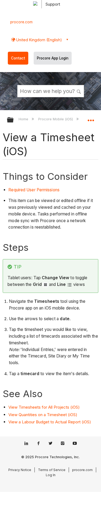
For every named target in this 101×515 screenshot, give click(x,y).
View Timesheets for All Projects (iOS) (44, 407)
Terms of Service (51, 470)
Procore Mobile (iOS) (56, 119)
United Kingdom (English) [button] (38, 40)
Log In (50, 475)
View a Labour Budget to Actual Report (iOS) (49, 421)
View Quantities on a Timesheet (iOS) (42, 414)
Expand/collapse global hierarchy (13, 120)
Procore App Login (52, 58)
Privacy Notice (19, 470)
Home (24, 119)
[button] (79, 91)
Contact (18, 58)
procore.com (21, 22)
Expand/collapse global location (91, 118)
